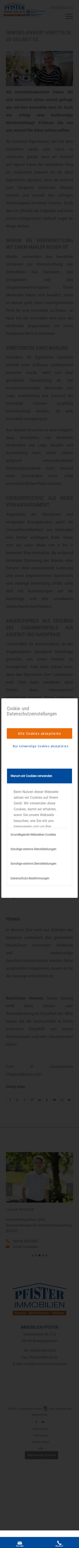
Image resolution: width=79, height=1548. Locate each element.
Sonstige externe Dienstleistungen (33, 849)
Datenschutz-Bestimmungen (30, 878)
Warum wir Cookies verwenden (31, 776)
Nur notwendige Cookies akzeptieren (40, 746)
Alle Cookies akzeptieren (39, 733)
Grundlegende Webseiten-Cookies (33, 834)
